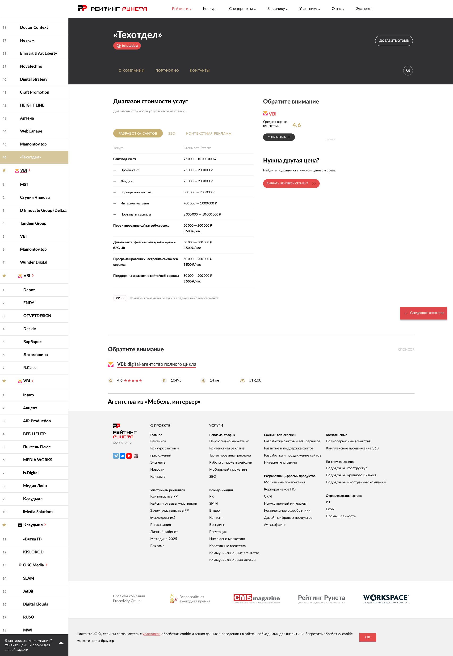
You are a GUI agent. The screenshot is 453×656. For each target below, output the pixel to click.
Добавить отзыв (394, 40)
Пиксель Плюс (36, 447)
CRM (268, 496)
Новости (157, 469)
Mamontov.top (33, 144)
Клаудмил (32, 499)
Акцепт (30, 408)
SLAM (28, 578)
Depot (29, 290)
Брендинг (217, 525)
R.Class (29, 368)
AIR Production (37, 421)
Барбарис (32, 342)
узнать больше (279, 137)
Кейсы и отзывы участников (173, 503)
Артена (27, 118)
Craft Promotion (34, 92)
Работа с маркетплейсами (230, 462)
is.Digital (30, 473)
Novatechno (31, 66)
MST (24, 185)
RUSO (28, 617)
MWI (27, 630)
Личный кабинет (164, 532)
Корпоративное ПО (280, 489)
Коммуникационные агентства (234, 553)
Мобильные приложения (284, 482)
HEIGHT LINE (32, 105)
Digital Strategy (33, 79)
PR (211, 496)
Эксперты (364, 9)
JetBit (28, 591)
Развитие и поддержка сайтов (289, 448)
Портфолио (167, 70)
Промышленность (341, 516)
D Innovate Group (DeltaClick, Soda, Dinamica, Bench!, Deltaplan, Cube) (44, 210)
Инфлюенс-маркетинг (227, 539)
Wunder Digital (33, 262)
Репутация (217, 532)
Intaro (28, 395)
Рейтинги (158, 441)
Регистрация (160, 525)
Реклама (157, 546)
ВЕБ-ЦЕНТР (34, 434)
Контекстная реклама (208, 133)
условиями (151, 634)
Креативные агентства (227, 546)
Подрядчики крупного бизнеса (351, 475)
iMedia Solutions (38, 512)
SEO (171, 133)
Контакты (200, 70)
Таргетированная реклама (230, 455)
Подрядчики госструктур (346, 468)
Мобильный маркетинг (228, 469)
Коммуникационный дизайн (232, 560)
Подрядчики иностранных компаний (356, 482)
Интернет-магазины (280, 462)
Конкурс (210, 9)
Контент (216, 517)
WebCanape (31, 131)
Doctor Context (34, 27)
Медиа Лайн (35, 486)
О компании (132, 70)
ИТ (328, 502)
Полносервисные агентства (348, 441)
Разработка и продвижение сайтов (292, 455)
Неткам (27, 40)
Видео (214, 510)
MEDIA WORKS (37, 460)
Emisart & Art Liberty (38, 53)
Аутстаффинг (275, 525)
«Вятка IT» (32, 539)
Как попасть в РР (164, 496)
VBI (23, 236)
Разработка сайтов (138, 133)
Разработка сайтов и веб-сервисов (292, 441)
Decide (29, 329)
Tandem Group (33, 223)
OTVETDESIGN (37, 316)
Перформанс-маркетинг (229, 441)
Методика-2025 (163, 539)
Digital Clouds (35, 604)
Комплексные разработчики (287, 510)
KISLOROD (33, 552)
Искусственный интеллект (286, 503)
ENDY (28, 303)
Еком (330, 509)
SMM (213, 503)
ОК (367, 637)
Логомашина (35, 355)
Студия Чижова (35, 197)
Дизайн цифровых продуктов (288, 517)
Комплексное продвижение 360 (352, 448)
